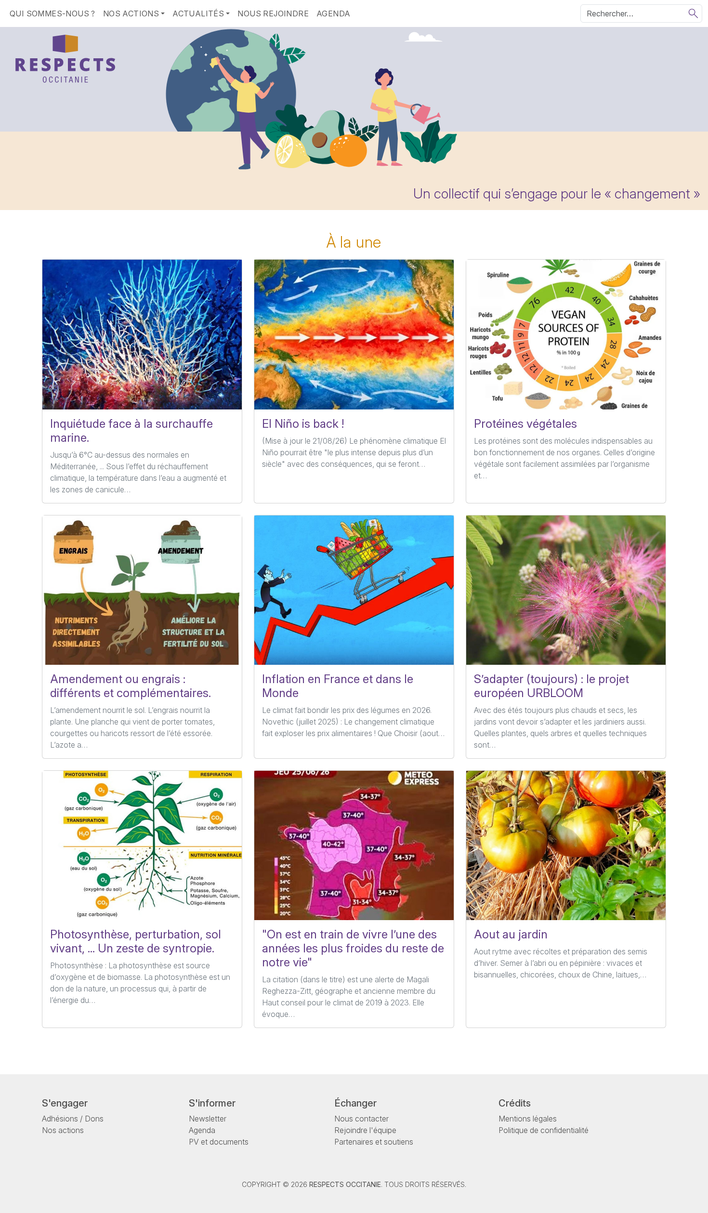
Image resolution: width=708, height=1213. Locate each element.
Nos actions (63, 1130)
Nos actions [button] (131, 13)
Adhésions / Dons (73, 1118)
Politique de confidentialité (543, 1130)
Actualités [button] (198, 13)
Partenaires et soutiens (373, 1142)
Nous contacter (361, 1118)
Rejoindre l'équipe (365, 1130)
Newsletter (207, 1118)
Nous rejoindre (273, 13)
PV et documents (219, 1142)
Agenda (333, 13)
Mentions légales (527, 1118)
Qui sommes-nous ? (52, 13)
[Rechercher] (693, 13)
